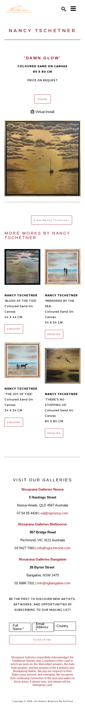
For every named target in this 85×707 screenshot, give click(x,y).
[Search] (63, 9)
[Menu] (73, 8)
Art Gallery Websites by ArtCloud (53, 701)
